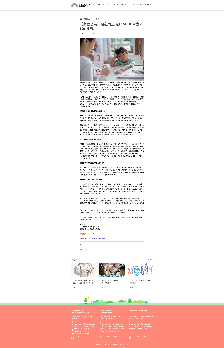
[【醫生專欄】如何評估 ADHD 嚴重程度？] (140, 270)
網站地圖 (125, 345)
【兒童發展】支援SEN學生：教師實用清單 (112, 281)
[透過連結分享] (85, 244)
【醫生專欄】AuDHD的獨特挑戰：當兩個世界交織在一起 (83, 281)
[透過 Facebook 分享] (80, 244)
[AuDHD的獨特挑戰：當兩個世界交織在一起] (83, 270)
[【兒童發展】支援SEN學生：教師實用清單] (112, 270)
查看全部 (150, 259)
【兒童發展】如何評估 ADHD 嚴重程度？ (140, 281)
